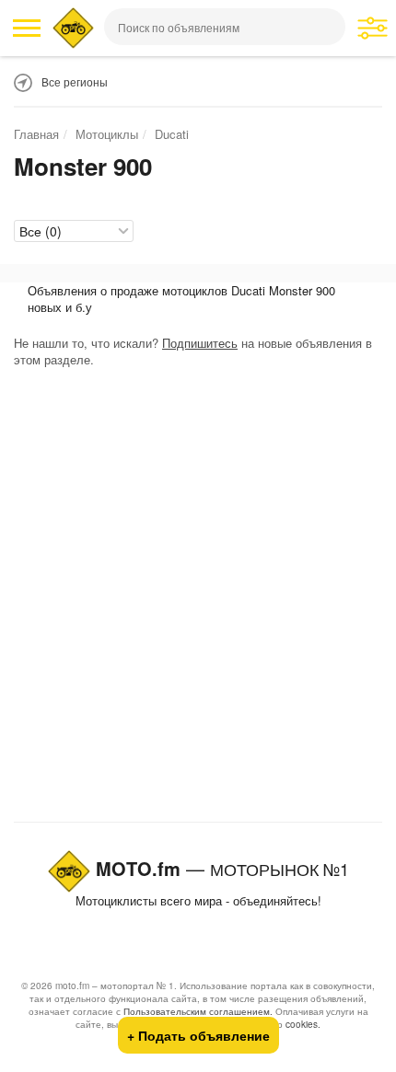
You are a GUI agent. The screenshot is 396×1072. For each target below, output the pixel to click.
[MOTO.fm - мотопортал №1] (73, 28)
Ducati (172, 134)
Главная (36, 134)
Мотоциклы (107, 134)
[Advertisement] (198, 599)
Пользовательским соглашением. (198, 1011)
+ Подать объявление (198, 1035)
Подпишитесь (200, 343)
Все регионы (74, 81)
